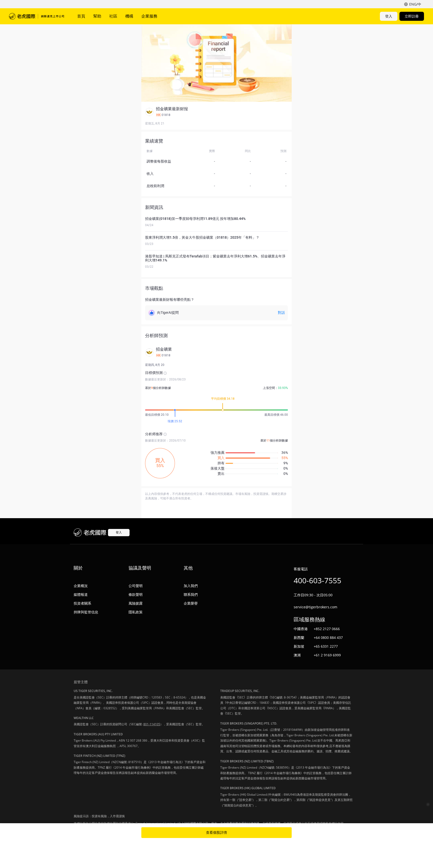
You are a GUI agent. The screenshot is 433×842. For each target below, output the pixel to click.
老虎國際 (36, 16)
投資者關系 (82, 603)
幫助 (97, 16)
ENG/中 (415, 4)
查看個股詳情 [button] (216, 832)
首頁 (81, 16)
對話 (281, 313)
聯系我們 (191, 594)
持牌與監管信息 (86, 612)
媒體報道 (81, 594)
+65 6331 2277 (326, 646)
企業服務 (149, 16)
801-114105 (151, 724)
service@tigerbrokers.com (315, 607)
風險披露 (136, 603)
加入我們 (191, 585)
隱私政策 (136, 612)
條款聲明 (136, 594)
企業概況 (81, 585)
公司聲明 (136, 585)
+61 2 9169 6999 (327, 655)
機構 (129, 16)
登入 (388, 16)
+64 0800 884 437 (328, 637)
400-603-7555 (317, 580)
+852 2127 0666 (327, 628)
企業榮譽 (191, 603)
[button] (216, 112)
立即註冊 (412, 16)
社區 (113, 16)
